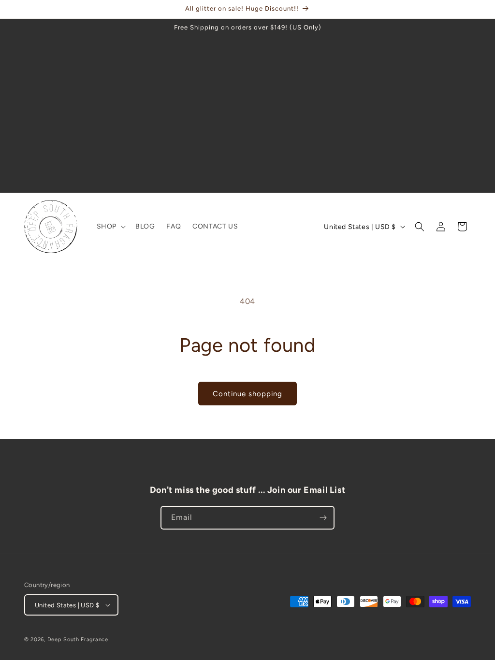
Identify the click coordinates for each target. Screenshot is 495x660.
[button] (110, 226)
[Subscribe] (323, 518)
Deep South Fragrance (77, 639)
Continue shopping (247, 393)
